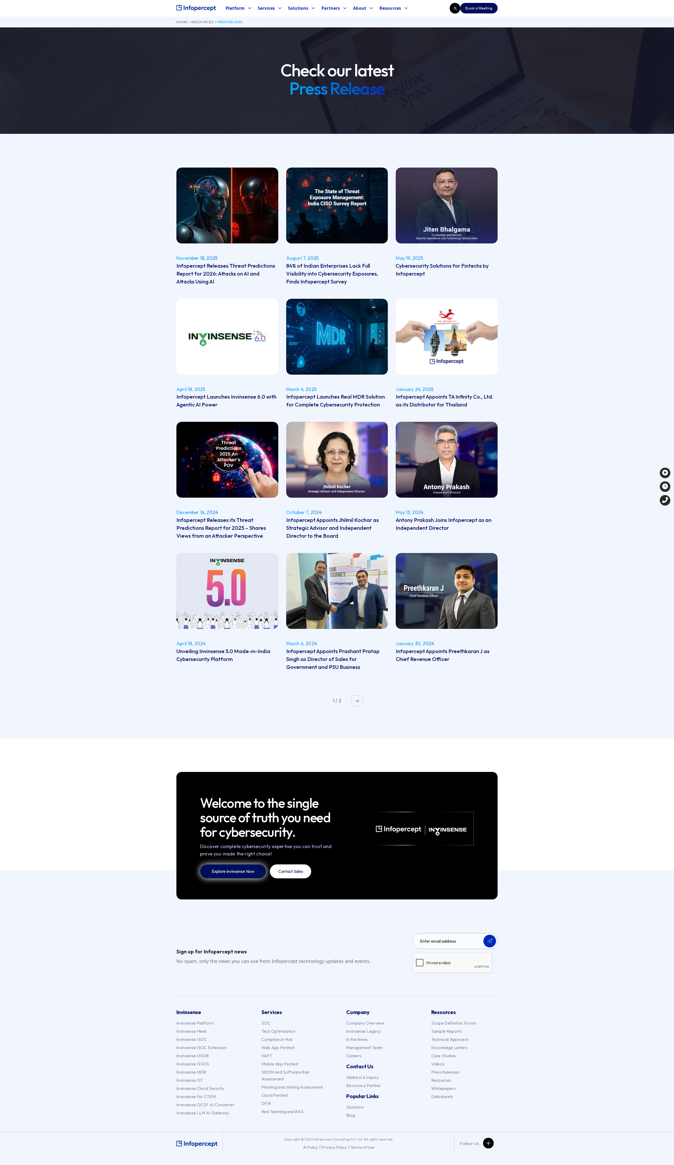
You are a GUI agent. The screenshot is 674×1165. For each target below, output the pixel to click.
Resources (202, 22)
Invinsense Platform (195, 1023)
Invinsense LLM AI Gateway (202, 1112)
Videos (438, 1063)
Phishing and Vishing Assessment (292, 1087)
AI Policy (310, 1147)
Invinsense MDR (191, 1072)
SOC (266, 1023)
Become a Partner (363, 1085)
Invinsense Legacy (363, 1031)
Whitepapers (443, 1088)
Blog (350, 1115)
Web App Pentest (278, 1047)
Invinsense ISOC (191, 1039)
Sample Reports (446, 1031)
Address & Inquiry (362, 1077)
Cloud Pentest (274, 1095)
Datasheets (442, 1096)
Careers (353, 1055)
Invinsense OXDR (192, 1055)
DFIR (266, 1103)
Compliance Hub (277, 1039)
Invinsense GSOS (192, 1063)
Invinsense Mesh (191, 1031)
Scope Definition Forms (454, 1023)
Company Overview (365, 1023)
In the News (357, 1039)
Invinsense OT (189, 1080)
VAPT (266, 1055)
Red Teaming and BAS (282, 1111)
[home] (196, 8)
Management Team (364, 1047)
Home (181, 22)
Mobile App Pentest (280, 1063)
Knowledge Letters (449, 1047)
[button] (238, 8)
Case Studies (443, 1055)
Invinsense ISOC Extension (201, 1047)
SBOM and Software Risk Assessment (285, 1075)
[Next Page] (357, 701)
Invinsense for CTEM (196, 1096)
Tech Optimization (278, 1031)
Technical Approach (450, 1039)
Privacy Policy (334, 1147)
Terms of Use (362, 1147)
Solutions (355, 1107)
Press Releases (445, 1072)
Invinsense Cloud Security (200, 1088)
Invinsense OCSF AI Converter (205, 1104)
